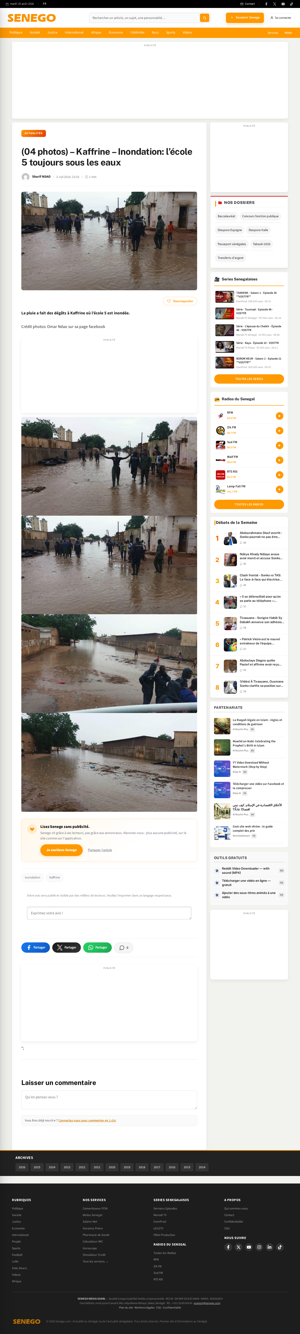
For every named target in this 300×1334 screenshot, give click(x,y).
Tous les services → (96, 1261)
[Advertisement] (150, 82)
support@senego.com (207, 1303)
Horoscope (90, 1248)
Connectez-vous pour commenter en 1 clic (87, 1120)
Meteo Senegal (92, 1215)
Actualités (34, 133)
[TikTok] (291, 4)
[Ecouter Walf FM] (279, 460)
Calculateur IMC (93, 1241)
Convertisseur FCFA (95, 1208)
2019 (127, 1167)
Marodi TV (160, 1215)
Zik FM (158, 1266)
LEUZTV (158, 1228)
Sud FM (158, 1273)
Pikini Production (164, 1235)
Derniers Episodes (165, 1208)
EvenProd (160, 1222)
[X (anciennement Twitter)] (275, 4)
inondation (32, 877)
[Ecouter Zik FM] (279, 430)
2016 (172, 1167)
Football (17, 1255)
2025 (37, 1167)
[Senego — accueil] (33, 17)
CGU (227, 1228)
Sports (170, 32)
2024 (52, 1167)
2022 (82, 1167)
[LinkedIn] (270, 1247)
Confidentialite (233, 1222)
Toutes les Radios (165, 1253)
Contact (229, 1215)
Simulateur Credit (94, 1255)
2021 (97, 1167)
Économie (116, 32)
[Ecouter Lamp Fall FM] (279, 489)
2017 (157, 1167)
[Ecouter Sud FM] (279, 445)
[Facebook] (266, 4)
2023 (67, 1167)
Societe (17, 1215)
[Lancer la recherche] (204, 18)
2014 (202, 1167)
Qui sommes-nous (236, 1208)
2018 (142, 1167)
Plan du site (126, 1308)
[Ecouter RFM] (279, 416)
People (16, 1241)
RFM (156, 1259)
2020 (112, 1167)
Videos (16, 1275)
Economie (18, 1228)
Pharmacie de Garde (96, 1235)
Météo (288, 33)
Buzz (155, 32)
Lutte (15, 1261)
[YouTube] (283, 4)
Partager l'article (100, 850)
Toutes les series (249, 379)
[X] (239, 1247)
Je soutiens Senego (61, 850)
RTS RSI (158, 1279)
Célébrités (137, 32)
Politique (15, 32)
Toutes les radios (249, 504)
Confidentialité (172, 1308)
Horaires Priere (93, 1228)
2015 (187, 1167)
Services (273, 33)
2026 (22, 1167)
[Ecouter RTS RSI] (279, 475)
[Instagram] (259, 1247)
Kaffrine (54, 877)
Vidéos (187, 32)
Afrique (96, 32)
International (74, 32)
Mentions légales (144, 1308)
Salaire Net (90, 1222)
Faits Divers (19, 1268)
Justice (52, 32)
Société (35, 32)
